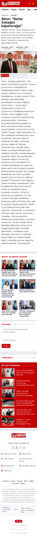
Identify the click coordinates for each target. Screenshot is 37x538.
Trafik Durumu (8, 459)
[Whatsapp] (24, 447)
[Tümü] (34, 357)
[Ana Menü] (32, 4)
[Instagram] (20, 447)
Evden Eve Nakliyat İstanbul (18, 533)
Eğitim (22, 483)
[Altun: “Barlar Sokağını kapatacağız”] (18, 62)
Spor (29, 9)
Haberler (5, 15)
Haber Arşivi (8, 471)
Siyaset (22, 9)
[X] (16, 447)
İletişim (4, 511)
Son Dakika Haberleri (29, 466)
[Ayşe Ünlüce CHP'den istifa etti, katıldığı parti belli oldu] (10, 305)
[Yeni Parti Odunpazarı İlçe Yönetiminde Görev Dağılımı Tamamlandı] (27, 305)
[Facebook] (13, 447)
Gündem (5, 9)
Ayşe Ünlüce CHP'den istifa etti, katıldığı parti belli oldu (9, 312)
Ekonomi (15, 483)
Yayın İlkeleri (6, 509)
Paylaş (6, 75)
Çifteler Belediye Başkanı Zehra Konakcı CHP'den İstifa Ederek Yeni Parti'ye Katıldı (8, 293)
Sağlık (31, 481)
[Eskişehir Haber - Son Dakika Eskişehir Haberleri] (10, 3)
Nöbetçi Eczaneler (10, 454)
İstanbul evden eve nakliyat (18, 525)
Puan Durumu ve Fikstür (26, 460)
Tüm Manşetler (9, 466)
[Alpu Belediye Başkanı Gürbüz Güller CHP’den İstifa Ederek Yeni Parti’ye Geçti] (27, 264)
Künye (16, 509)
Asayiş (13, 9)
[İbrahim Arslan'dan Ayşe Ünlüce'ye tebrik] (27, 284)
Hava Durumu (26, 454)
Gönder (6, 346)
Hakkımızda (5, 507)
